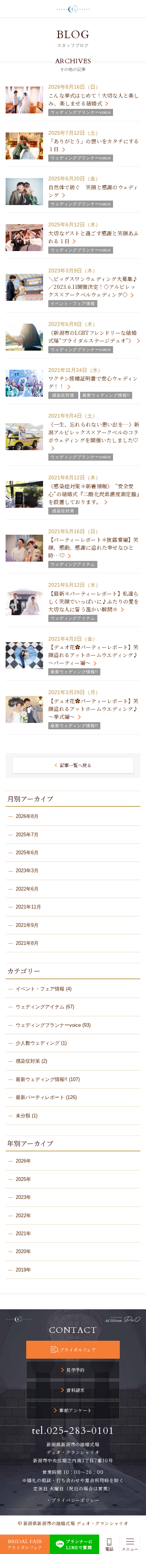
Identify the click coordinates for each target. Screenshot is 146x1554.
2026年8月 (27, 816)
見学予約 (75, 1370)
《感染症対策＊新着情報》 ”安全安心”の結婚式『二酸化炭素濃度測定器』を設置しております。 (93, 494)
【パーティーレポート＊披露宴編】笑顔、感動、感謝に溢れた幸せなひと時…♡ (93, 547)
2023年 (23, 1197)
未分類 (23, 1115)
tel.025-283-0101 (73, 1431)
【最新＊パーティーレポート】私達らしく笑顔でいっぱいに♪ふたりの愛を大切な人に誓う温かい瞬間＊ (93, 601)
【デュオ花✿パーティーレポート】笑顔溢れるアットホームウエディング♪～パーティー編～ (93, 654)
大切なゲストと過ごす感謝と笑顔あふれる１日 (93, 237)
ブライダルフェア (78, 1349)
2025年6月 (27, 852)
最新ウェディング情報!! (41, 1079)
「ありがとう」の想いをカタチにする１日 (93, 145)
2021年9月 (27, 925)
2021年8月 (27, 943)
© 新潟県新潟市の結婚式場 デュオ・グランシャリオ (73, 1523)
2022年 (23, 1215)
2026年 (23, 1161)
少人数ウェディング (38, 1043)
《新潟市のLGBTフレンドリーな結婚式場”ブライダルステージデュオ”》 (92, 336)
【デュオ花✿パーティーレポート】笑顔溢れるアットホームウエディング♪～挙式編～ (93, 708)
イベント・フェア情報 (40, 989)
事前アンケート (75, 1410)
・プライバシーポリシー (73, 1500)
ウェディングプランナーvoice (48, 1025)
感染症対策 (28, 1061)
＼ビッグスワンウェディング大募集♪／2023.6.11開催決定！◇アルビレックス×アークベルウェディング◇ (93, 286)
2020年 (23, 1251)
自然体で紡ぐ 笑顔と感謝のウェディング (93, 191)
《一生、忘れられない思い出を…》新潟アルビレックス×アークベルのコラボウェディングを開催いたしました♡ (94, 432)
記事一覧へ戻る (75, 765)
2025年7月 (27, 834)
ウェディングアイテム (40, 1007)
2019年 (23, 1270)
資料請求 (75, 1390)
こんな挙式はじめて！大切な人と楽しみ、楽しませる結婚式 (93, 99)
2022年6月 (27, 889)
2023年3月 (27, 870)
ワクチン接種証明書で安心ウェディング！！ (93, 382)
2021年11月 (28, 907)
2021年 (23, 1233)
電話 (109, 1549)
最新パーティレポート (40, 1097)
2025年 (23, 1179)
